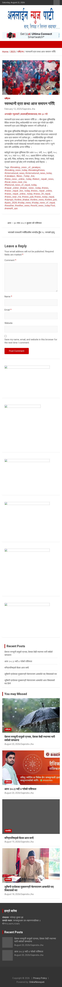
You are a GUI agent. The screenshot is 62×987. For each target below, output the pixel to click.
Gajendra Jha (28, 109)
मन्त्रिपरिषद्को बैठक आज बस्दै (17, 667)
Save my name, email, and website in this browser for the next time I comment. (31, 341)
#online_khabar (21, 199)
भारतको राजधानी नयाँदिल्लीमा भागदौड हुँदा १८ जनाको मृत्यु (31, 232)
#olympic (9, 199)
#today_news (24, 202)
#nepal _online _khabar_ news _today (23, 188)
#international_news (14, 173)
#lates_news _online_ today (18, 179)
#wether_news (22, 205)
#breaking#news (36, 170)
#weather (9, 205)
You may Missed (15, 694)
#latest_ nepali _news (42, 179)
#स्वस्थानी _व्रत (11, 208)
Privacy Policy (40, 978)
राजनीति (8, 831)
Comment (10, 260)
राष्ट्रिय (7, 98)
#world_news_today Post (42, 205)
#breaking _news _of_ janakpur (25, 167)
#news (45, 188)
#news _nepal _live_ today (17, 191)
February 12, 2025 (13, 109)
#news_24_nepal (41, 194)
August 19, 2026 (12, 842)
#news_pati (27, 197)
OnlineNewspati (36, 982)
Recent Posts (13, 932)
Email (8, 309)
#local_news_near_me (16, 182)
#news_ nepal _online (41, 191)
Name (8, 296)
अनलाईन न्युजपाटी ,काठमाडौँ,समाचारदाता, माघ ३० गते (27, 114)
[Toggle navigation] (6, 44)
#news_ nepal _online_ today (19, 194)
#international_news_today (38, 173)
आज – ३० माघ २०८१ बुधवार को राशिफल (25, 223)
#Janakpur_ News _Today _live (19, 176)
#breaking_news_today (16, 170)
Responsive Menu (56, 2)
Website (8, 323)
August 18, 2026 (12, 894)
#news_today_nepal (44, 197)
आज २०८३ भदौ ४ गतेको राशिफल (18, 661)
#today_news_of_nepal (43, 202)
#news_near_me (13, 197)
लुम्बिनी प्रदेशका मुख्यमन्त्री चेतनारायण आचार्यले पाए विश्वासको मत (31, 674)
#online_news (37, 199)
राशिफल (8, 782)
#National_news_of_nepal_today (21, 185)
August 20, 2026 (12, 744)
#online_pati (51, 199)
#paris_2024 (11, 202)
